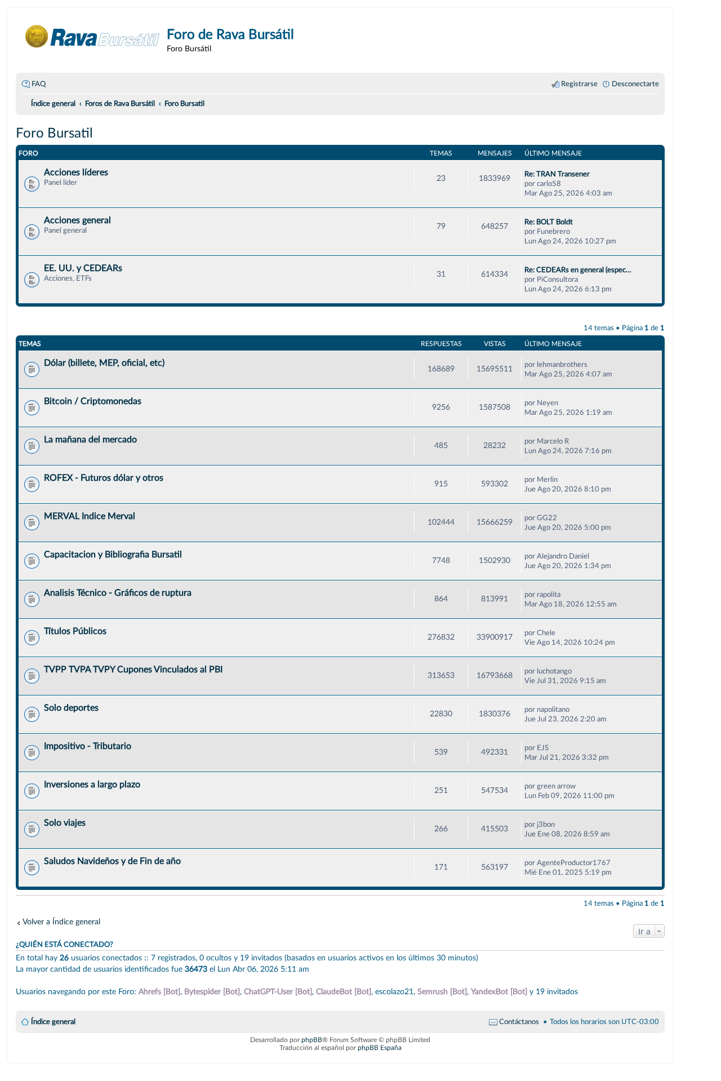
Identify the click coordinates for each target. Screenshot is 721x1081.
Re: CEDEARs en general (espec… (577, 270)
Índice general (53, 1022)
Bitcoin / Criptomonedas (92, 401)
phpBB (311, 1039)
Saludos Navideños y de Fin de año (112, 861)
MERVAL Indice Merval (89, 516)
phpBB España (380, 1047)
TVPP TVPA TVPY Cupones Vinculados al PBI (133, 669)
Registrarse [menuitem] (579, 84)
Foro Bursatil (54, 133)
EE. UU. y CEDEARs (83, 268)
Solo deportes (71, 707)
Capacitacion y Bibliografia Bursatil (113, 554)
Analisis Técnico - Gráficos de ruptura (118, 592)
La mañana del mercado (90, 439)
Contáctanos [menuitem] (519, 1022)
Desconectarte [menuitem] (635, 84)
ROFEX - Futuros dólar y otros (103, 477)
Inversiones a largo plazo (92, 784)
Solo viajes (65, 822)
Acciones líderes (76, 172)
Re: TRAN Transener (557, 174)
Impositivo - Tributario (87, 746)
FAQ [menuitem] (39, 84)
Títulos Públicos (75, 631)
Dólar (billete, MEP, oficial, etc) (104, 362)
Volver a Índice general (61, 922)
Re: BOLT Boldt (548, 222)
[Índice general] (93, 36)
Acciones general (77, 220)
